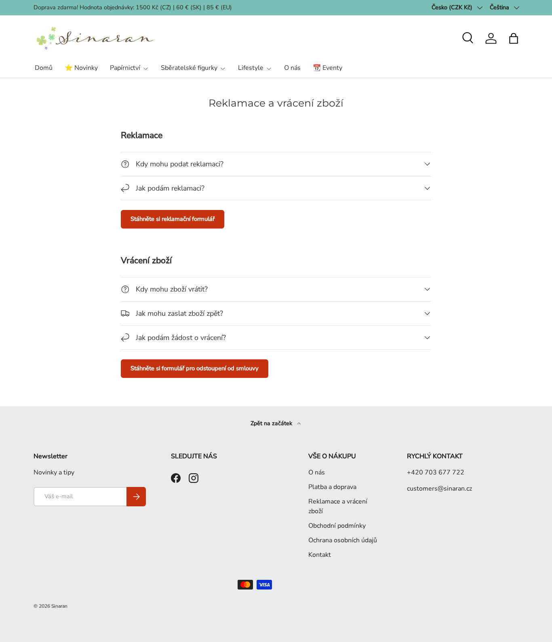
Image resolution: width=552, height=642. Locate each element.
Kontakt (319, 554)
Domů (44, 67)
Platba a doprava (332, 487)
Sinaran (59, 606)
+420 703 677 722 (435, 472)
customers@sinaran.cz (439, 488)
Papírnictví (125, 67)
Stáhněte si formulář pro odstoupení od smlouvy (195, 368)
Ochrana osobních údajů (342, 540)
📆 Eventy (327, 67)
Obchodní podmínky (337, 525)
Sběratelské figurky (189, 67)
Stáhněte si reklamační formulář (173, 219)
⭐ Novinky (81, 67)
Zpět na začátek (272, 423)
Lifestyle (250, 67)
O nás (292, 67)
